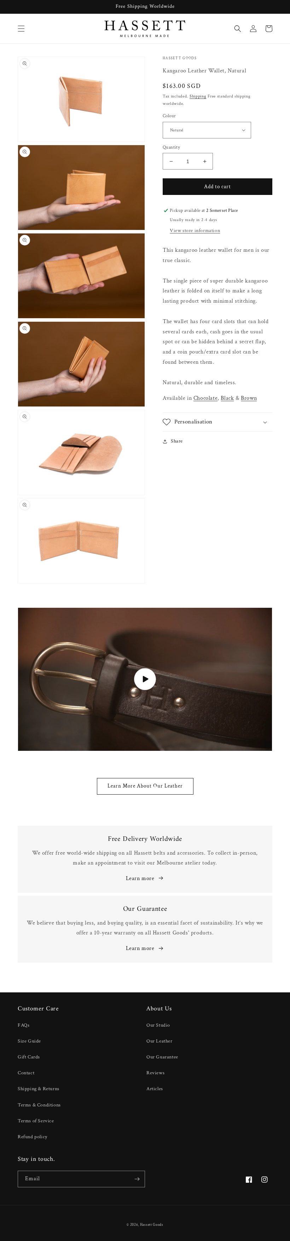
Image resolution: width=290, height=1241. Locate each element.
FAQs (23, 1025)
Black (227, 398)
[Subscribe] (137, 1179)
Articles (154, 1089)
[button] (21, 28)
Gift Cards (29, 1057)
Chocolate (205, 398)
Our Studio (158, 1025)
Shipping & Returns (38, 1089)
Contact (26, 1073)
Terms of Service (36, 1121)
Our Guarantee (162, 1057)
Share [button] (177, 441)
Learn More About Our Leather (145, 786)
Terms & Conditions (39, 1105)
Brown (249, 398)
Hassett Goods (151, 1225)
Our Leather (159, 1041)
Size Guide (29, 1041)
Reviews (155, 1073)
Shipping (198, 96)
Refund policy (32, 1137)
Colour (169, 116)
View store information (195, 230)
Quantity (171, 147)
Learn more (140, 878)
